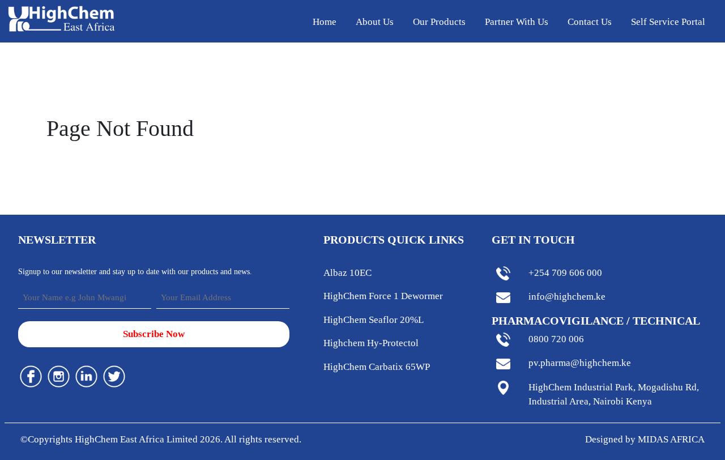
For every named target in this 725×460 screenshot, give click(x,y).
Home (324, 21)
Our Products (439, 21)
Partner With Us (516, 21)
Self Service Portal (668, 21)
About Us (375, 21)
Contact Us (590, 21)
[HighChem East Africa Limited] (61, 17)
